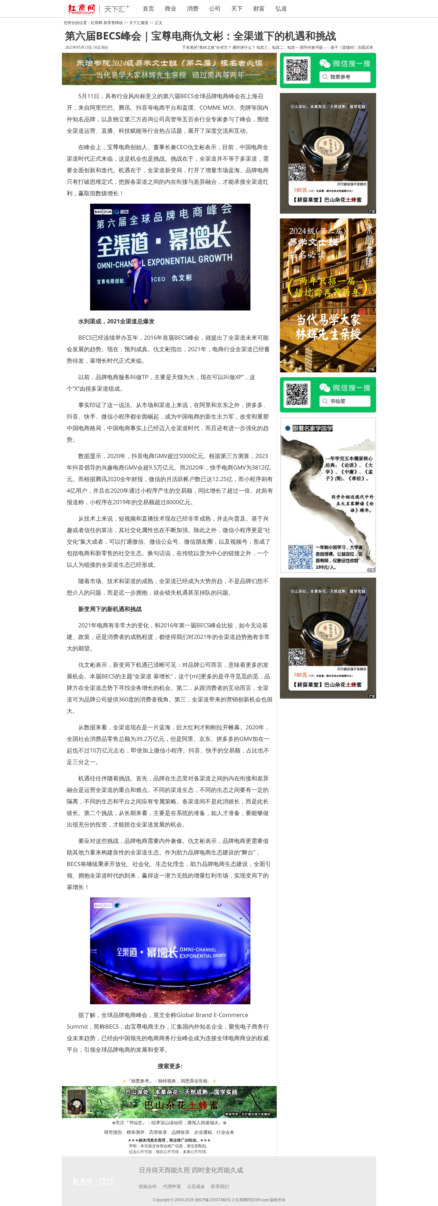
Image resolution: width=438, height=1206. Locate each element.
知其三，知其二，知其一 (278, 47)
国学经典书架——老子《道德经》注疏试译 (336, 47)
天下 (237, 8)
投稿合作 (148, 1186)
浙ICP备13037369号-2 (214, 1200)
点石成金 (196, 1186)
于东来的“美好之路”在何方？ (207, 47)
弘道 (281, 8)
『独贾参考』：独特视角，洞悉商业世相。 (169, 1081)
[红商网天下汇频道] (97, 8)
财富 (259, 8)
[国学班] (328, 494)
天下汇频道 (138, 23)
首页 (148, 8)
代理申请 (172, 1186)
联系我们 (220, 1186)
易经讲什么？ (244, 47)
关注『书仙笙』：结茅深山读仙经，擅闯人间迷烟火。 (169, 1122)
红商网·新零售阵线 (107, 23)
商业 (170, 8)
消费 (192, 8)
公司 (215, 8)
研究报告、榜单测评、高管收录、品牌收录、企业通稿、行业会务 (169, 1132)
